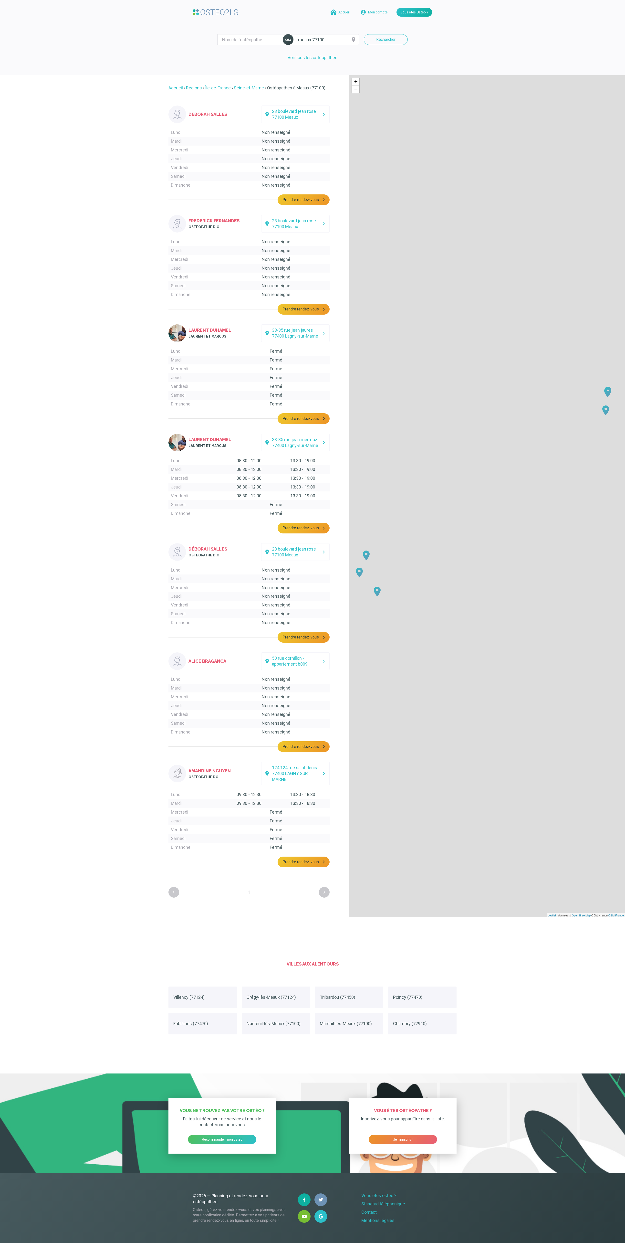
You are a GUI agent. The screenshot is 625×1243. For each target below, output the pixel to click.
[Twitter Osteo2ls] (320, 1199)
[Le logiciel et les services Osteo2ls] (215, 12)
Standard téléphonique (383, 1203)
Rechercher (386, 39)
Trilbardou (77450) (337, 997)
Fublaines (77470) (190, 1023)
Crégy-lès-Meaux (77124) (271, 997)
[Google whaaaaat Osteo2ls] (320, 1216)
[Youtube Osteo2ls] (304, 1216)
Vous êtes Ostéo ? (414, 12)
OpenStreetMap (581, 915)
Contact (369, 1212)
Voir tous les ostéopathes (312, 57)
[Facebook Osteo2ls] (304, 1199)
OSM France (616, 915)
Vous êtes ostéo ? (378, 1195)
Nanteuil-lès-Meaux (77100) (274, 1023)
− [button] (355, 89)
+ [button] (355, 82)
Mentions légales (378, 1220)
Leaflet (552, 915)
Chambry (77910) (410, 1023)
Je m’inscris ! (403, 1139)
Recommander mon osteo (222, 1139)
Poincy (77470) (407, 997)
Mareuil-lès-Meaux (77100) (346, 1023)
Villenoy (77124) (189, 997)
